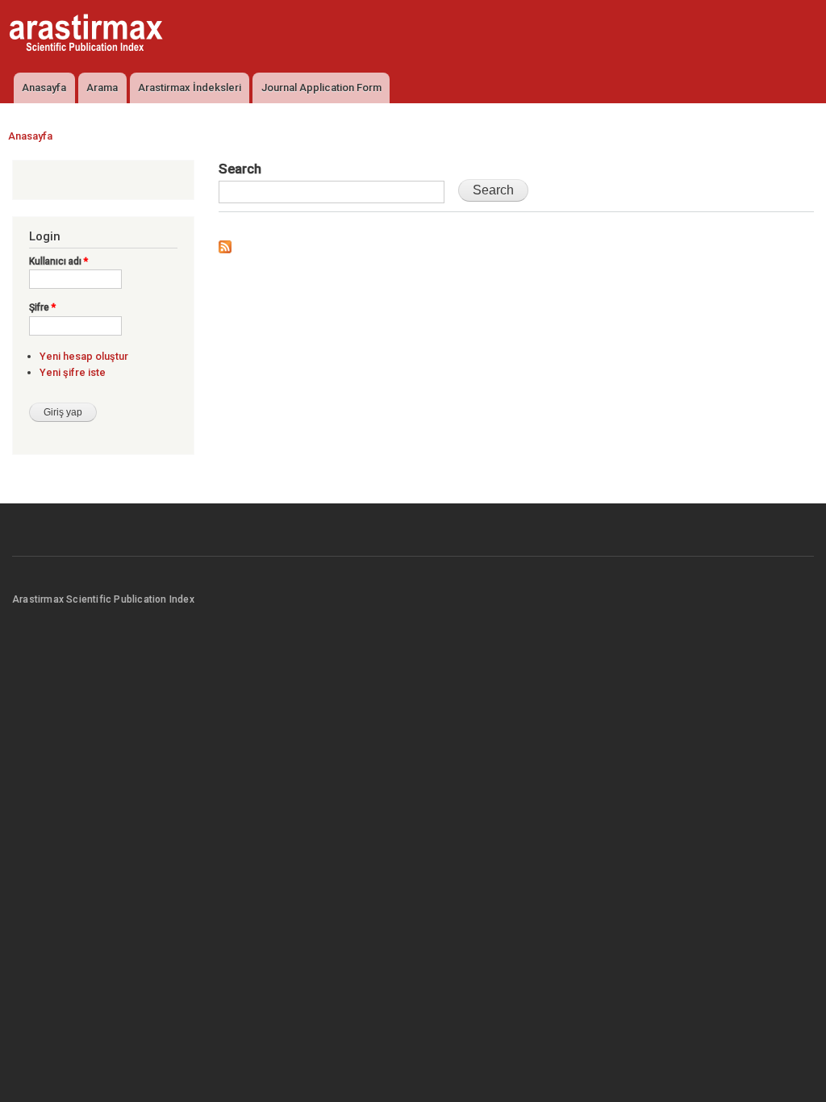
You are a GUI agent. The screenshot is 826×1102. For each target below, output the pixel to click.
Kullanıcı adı (58, 261)
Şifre (42, 307)
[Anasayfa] (88, 34)
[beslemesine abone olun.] (225, 243)
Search (240, 169)
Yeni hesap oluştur (84, 356)
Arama (102, 87)
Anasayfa (44, 87)
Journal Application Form (321, 87)
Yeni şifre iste (73, 372)
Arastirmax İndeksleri (189, 87)
